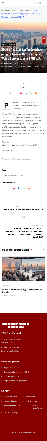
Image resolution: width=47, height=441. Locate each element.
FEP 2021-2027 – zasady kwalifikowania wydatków (23, 209)
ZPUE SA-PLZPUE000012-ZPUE (14, 176)
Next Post (36, 225)
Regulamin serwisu (11, 368)
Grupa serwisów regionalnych (15, 381)
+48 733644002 (14, 348)
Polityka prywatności (12, 376)
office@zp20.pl (13, 351)
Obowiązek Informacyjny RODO (16, 372)
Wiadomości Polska (12, 63)
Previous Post (13, 206)
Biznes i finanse (8, 285)
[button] (39, 250)
